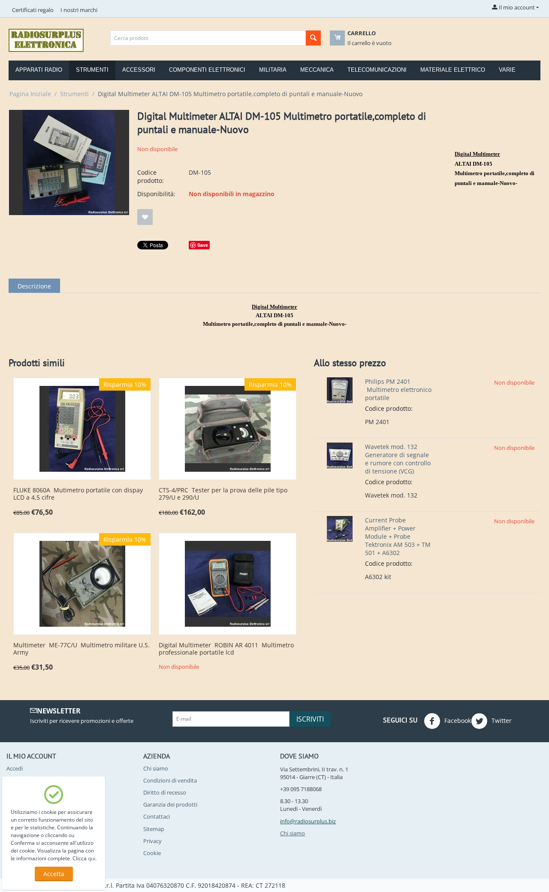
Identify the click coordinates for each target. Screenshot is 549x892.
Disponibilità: (156, 194)
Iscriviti (310, 719)
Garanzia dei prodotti (170, 804)
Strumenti (92, 70)
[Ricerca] (313, 38)
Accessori (138, 70)
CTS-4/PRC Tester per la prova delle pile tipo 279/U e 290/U (223, 494)
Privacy (152, 841)
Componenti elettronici (207, 70)
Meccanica (317, 70)
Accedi (14, 768)
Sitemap (153, 829)
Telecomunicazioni (377, 70)
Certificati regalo (33, 10)
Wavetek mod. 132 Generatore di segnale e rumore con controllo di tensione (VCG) (398, 459)
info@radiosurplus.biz (308, 821)
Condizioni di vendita (170, 780)
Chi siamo (155, 768)
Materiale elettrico (452, 70)
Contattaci (156, 816)
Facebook (457, 720)
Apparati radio (38, 70)
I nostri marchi (78, 10)
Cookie (152, 853)
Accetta (53, 874)
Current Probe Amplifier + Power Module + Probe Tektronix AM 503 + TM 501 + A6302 (398, 536)
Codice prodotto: (150, 176)
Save (202, 245)
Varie (507, 70)
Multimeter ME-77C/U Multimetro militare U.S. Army (81, 649)
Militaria (273, 70)
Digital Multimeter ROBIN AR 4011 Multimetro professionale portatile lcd (226, 649)
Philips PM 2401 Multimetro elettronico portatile (398, 389)
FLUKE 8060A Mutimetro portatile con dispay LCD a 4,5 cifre (78, 494)
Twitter (501, 720)
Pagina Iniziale (30, 94)
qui (91, 858)
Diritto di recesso (164, 792)
